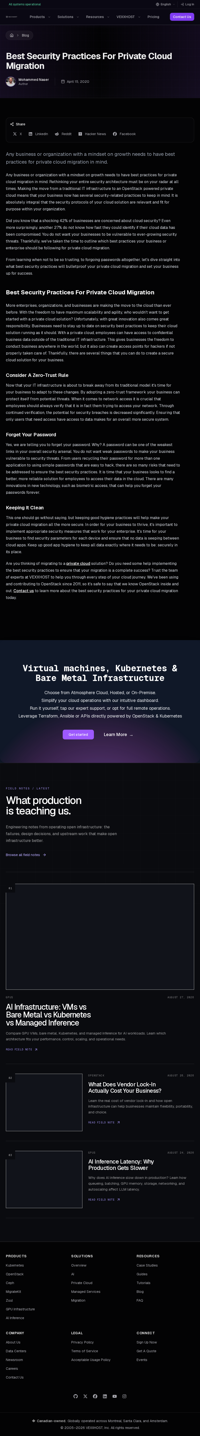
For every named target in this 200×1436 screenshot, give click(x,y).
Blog (25, 35)
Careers (12, 1368)
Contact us (23, 590)
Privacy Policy (82, 1342)
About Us (13, 1342)
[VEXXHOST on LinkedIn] (104, 1396)
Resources (95, 17)
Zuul (9, 1300)
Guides (142, 1274)
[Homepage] (11, 17)
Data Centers (16, 1351)
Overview (78, 1265)
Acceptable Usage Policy (91, 1360)
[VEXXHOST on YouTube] (114, 1396)
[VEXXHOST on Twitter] (85, 1396)
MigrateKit (13, 1291)
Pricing (153, 17)
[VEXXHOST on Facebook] (95, 1396)
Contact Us (182, 17)
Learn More (118, 734)
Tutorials (143, 1283)
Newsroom (14, 1360)
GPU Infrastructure (20, 1309)
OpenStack (15, 1274)
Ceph (10, 1283)
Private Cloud (81, 1283)
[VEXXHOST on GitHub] (75, 1396)
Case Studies (147, 1265)
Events (142, 1360)
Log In (189, 4)
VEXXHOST (126, 17)
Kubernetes (15, 1265)
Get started (78, 734)
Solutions (65, 17)
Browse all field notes (23, 855)
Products (37, 17)
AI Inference (15, 1318)
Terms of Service (84, 1351)
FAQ (140, 1300)
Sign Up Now (147, 1342)
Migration (78, 1300)
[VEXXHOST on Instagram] (124, 1396)
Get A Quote (146, 1351)
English (166, 4)
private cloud (78, 563)
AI (72, 1274)
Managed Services (85, 1291)
